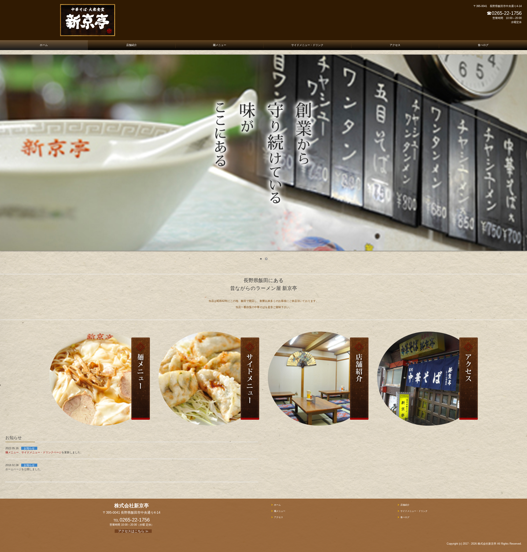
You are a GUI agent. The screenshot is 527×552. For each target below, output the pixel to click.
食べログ (483, 45)
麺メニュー (219, 45)
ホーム (44, 45)
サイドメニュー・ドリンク (307, 45)
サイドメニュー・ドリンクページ (41, 452)
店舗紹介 (131, 45)
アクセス (395, 45)
